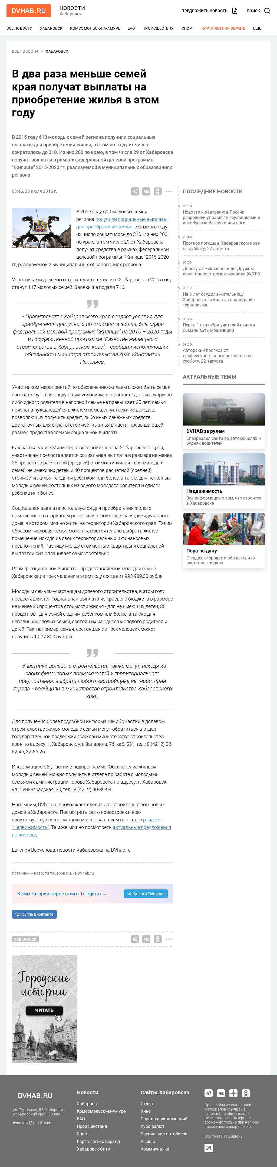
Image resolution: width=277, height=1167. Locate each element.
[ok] (246, 1093)
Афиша (148, 1141)
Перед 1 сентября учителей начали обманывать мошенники (219, 327)
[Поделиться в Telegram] (135, 191)
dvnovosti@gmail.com (32, 1123)
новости (72, 8)
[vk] (221, 1093)
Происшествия (158, 28)
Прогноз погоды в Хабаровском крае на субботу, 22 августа (221, 246)
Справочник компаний (164, 1118)
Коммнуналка (155, 1149)
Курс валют (153, 1126)
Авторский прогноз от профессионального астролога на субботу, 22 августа (218, 356)
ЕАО (131, 28)
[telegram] (209, 1093)
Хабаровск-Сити (93, 1149)
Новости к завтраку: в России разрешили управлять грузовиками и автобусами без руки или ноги (221, 217)
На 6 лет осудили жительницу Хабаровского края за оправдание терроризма (219, 300)
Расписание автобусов (164, 1133)
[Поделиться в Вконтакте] (146, 191)
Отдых (147, 1103)
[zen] (233, 1093)
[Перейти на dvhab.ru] (28, 10)
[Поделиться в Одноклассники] (158, 191)
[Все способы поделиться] (169, 191)
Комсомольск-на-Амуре (95, 28)
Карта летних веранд (224, 28)
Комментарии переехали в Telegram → (62, 893)
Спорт (188, 28)
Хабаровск (51, 28)
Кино (146, 1111)
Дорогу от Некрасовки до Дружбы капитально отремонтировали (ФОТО (221, 271)
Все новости (19, 28)
